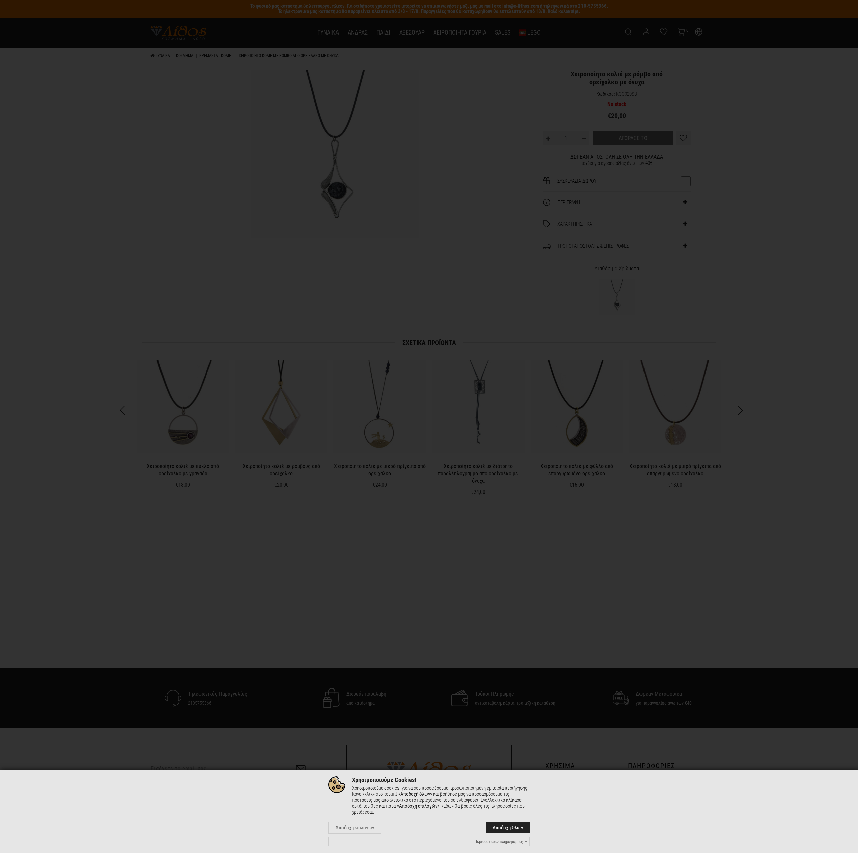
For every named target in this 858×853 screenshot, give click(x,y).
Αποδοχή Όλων (508, 828)
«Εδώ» (447, 806)
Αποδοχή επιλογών (354, 828)
